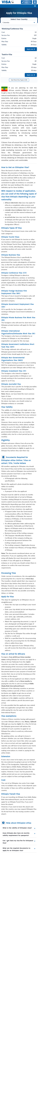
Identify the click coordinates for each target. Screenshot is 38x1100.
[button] (19, 828)
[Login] (35, 2)
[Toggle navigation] (35, 6)
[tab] (19, 827)
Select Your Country (19, 19)
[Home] (7, 2)
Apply (30, 49)
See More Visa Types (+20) (19, 80)
